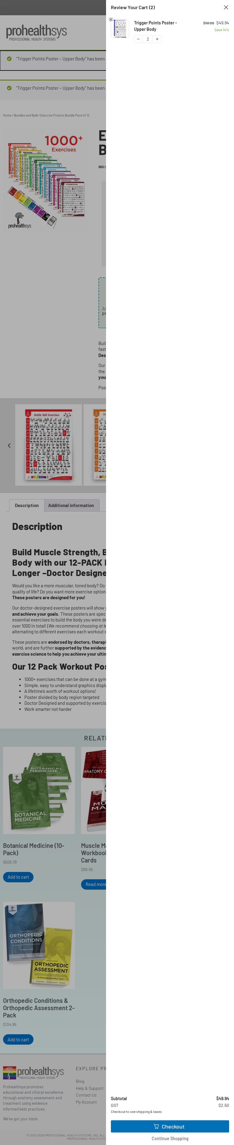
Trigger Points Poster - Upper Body (155, 26)
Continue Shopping (170, 1138)
